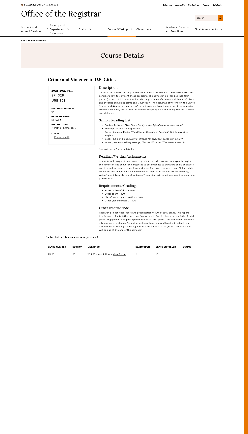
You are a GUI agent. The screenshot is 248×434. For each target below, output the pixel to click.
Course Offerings (37, 40)
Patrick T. (64, 127)
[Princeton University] (39, 4)
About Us (180, 5)
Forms (206, 5)
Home (22, 40)
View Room (119, 254)
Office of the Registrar (61, 14)
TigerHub (167, 5)
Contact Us (193, 5)
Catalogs (217, 5)
